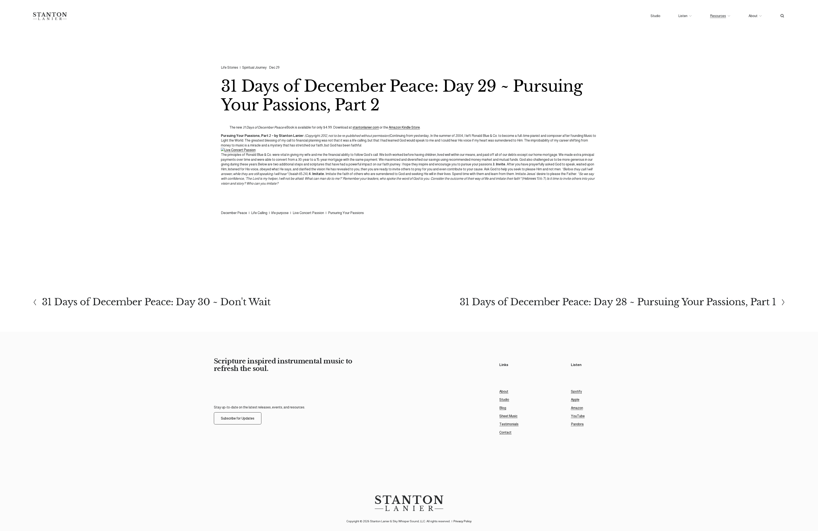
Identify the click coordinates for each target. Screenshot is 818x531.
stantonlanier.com (366, 127)
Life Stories (229, 67)
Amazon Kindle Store (404, 127)
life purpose (280, 213)
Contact (505, 432)
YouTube (578, 416)
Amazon (577, 408)
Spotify (576, 391)
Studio (655, 16)
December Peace (234, 213)
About (503, 391)
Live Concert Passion (308, 213)
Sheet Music (508, 416)
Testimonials (508, 424)
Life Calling (259, 213)
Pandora (577, 424)
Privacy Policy (463, 521)
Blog (502, 408)
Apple (575, 399)
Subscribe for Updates (237, 418)
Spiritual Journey (254, 67)
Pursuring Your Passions (346, 213)
